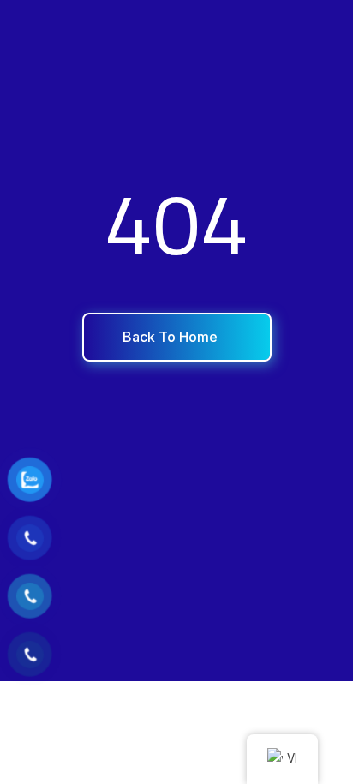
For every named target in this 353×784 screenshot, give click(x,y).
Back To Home (172, 336)
